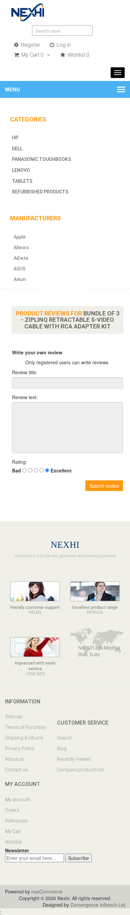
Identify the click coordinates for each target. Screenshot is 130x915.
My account (17, 799)
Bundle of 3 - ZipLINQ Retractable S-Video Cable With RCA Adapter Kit (70, 320)
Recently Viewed (74, 759)
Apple (20, 237)
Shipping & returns (24, 737)
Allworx (21, 247)
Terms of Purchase (25, 727)
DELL (17, 148)
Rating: (19, 461)
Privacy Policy (20, 748)
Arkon (20, 279)
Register (30, 45)
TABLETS (22, 181)
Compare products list (80, 769)
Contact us (16, 769)
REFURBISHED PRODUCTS (40, 191)
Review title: (24, 372)
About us (14, 759)
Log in (63, 45)
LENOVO (21, 170)
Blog (62, 748)
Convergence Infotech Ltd (97, 904)
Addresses (16, 820)
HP (15, 137)
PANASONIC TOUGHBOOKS (41, 159)
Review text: (25, 397)
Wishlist (13, 842)
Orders (12, 810)
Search (64, 737)
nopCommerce (47, 891)
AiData (21, 258)
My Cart (13, 831)
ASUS (20, 268)
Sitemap (13, 716)
